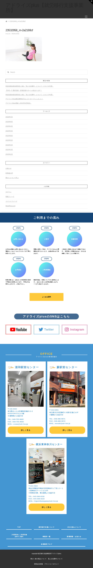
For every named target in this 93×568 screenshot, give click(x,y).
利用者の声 (9, 173)
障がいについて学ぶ (12, 178)
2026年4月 (9, 117)
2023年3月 (9, 149)
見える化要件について (55, 559)
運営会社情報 (38, 564)
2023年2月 (9, 154)
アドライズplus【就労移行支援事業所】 (44, 8)
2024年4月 (9, 131)
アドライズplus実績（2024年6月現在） (18, 103)
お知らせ (8, 168)
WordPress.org (10, 206)
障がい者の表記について (39, 559)
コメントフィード (11, 201)
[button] (86, 16)
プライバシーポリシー (51, 564)
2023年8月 (9, 136)
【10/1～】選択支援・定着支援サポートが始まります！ (24, 90)
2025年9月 (9, 122)
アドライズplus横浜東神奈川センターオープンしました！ (24, 99)
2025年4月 (9, 126)
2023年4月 (9, 145)
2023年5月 (9, 140)
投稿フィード (10, 196)
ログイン (8, 192)
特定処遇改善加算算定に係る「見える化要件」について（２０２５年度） (30, 95)
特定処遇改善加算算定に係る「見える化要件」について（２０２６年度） (30, 86)
